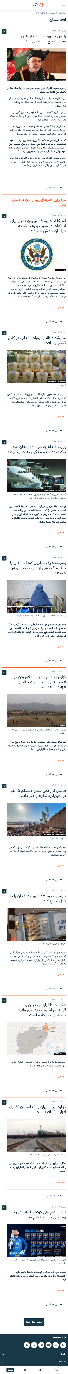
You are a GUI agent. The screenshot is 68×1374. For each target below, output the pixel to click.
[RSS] (27, 1345)
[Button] (54, 188)
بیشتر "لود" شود (34, 1322)
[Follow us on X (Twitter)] (56, 1345)
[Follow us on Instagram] (41, 1345)
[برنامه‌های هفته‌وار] (25, 1370)
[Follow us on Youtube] (49, 1345)
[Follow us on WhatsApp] (34, 1345)
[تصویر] (41, 1370)
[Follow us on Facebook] (63, 1345)
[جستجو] (57, 1370)
